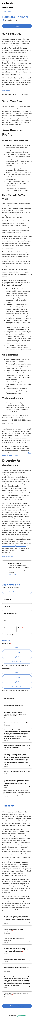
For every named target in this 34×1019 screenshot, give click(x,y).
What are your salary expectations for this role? (17, 772)
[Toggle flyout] (13, 629)
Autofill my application (17, 592)
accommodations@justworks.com (14, 546)
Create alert (12, 574)
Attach (17, 647)
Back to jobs (8, 11)
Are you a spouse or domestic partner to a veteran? (16, 968)
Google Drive (17, 657)
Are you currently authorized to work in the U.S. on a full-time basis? (17, 746)
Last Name (7, 606)
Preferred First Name (10, 613)
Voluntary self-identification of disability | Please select (16, 994)
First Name (8, 599)
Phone (20, 628)
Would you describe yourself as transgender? (13, 930)
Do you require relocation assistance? (16, 723)
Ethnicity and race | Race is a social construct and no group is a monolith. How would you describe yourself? (16, 949)
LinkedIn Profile (9, 698)
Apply (17, 26)
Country (6, 628)
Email (6, 621)
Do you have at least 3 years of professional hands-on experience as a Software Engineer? (15, 714)
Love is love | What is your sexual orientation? (14, 939)
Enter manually (17, 661)
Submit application (17, 1006)
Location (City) (9, 635)
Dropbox (17, 652)
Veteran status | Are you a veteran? (15, 959)
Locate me (6, 640)
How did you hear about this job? (14, 705)
